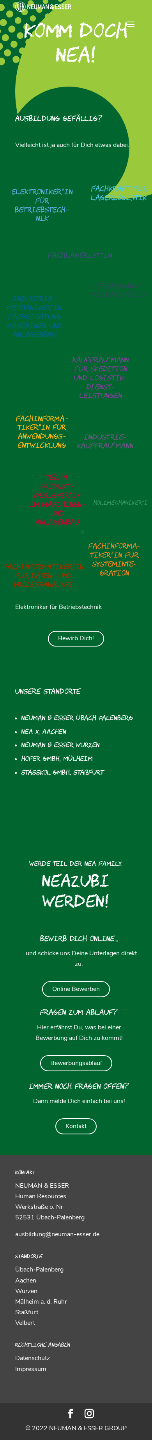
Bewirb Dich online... (79, 939)
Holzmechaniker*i (120, 503)
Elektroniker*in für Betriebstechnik (42, 206)
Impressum (30, 1369)
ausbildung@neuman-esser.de (57, 1234)
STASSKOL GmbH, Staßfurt (62, 773)
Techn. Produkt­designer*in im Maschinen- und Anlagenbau (57, 500)
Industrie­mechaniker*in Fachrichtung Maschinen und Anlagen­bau (35, 317)
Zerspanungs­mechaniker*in (119, 291)
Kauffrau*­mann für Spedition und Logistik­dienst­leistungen (100, 378)
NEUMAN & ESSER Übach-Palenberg (77, 718)
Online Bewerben (76, 989)
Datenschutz (32, 1358)
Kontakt (76, 1126)
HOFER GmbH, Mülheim (57, 759)
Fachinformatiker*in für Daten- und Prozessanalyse (43, 576)
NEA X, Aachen (43, 732)
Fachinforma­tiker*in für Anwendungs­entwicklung (42, 432)
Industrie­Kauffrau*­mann (105, 442)
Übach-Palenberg (39, 1269)
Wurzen (26, 1291)
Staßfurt (26, 1312)
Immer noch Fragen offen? (79, 1087)
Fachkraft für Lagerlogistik (119, 194)
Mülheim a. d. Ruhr (41, 1301)
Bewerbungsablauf (76, 1063)
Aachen (25, 1280)
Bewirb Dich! (76, 638)
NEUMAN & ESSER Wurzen (60, 746)
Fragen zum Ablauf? (79, 1013)
